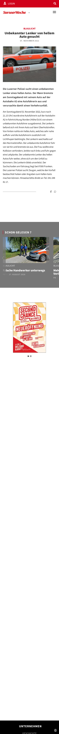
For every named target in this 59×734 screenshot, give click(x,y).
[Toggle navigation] (54, 12)
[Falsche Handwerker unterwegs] (26, 250)
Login (11, 3)
